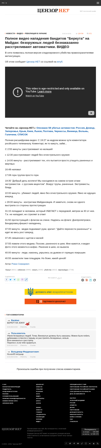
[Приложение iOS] (93, 443)
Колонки (39, 419)
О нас (4, 384)
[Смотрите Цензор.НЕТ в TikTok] (81, 443)
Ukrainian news (7, 403)
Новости (10, 33)
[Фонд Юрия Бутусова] (50, 291)
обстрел (73, 398)
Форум (38, 403)
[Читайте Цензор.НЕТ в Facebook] (66, 443)
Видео (20, 33)
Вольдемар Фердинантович (25, 352)
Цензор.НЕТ (33, 61)
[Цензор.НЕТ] (53, 11)
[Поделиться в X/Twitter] (10, 279)
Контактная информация (11, 386)
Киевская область (76, 414)
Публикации (40, 416)
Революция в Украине (36, 33)
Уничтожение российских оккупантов (83, 386)
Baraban (15, 320)
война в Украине (76, 416)
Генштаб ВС (74, 421)
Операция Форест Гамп (78, 384)
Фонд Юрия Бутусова (9, 391)
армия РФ (73, 405)
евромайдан (66, 270)
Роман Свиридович (20, 264)
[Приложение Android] (89, 443)
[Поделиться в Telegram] (14, 279)
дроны (72, 407)
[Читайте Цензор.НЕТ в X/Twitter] (70, 443)
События (39, 389)
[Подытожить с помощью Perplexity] (90, 280)
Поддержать (6, 389)
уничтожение (74, 409)
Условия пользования (10, 396)
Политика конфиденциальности (13, 398)
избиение (24, 270)
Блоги (38, 401)
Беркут (11, 270)
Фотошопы (40, 398)
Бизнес (38, 407)
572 (90, 33)
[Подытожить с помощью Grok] (94, 280)
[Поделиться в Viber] (22, 279)
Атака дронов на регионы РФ (80, 391)
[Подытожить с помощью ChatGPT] (82, 280)
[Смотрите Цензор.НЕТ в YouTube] (77, 443)
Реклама (5, 393)
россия (72, 402)
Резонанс (39, 391)
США (71, 419)
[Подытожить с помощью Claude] (86, 280)
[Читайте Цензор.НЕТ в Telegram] (74, 443)
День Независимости (77, 393)
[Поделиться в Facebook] (6, 279)
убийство (50, 270)
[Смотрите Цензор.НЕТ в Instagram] (85, 443)
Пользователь (18, 333)
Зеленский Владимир (77, 400)
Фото (38, 393)
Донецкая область (76, 412)
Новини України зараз (10, 401)
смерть (37, 270)
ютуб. (60, 61)
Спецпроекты (41, 414)
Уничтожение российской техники (82, 389)
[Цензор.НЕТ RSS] (97, 443)
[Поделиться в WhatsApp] (18, 279)
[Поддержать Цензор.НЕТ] (50, 301)
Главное (39, 412)
